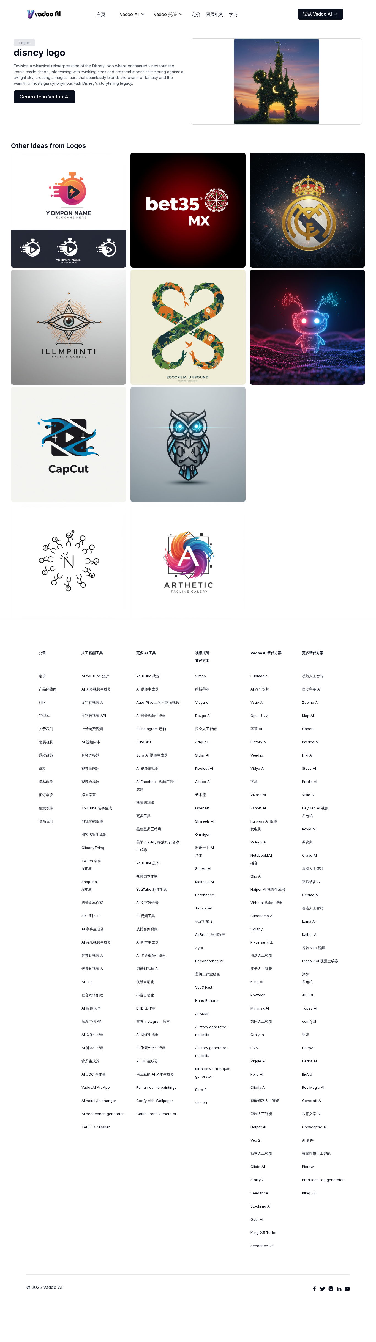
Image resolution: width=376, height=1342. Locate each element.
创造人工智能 (312, 908)
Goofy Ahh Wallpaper (154, 1100)
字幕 (254, 781)
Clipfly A (257, 1087)
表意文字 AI (311, 1114)
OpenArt (202, 808)
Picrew (308, 1166)
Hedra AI (309, 1061)
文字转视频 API (93, 715)
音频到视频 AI (92, 955)
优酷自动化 (145, 982)
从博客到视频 (147, 929)
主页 (101, 14)
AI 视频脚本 (90, 742)
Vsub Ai (256, 702)
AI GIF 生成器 (147, 1061)
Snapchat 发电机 (89, 885)
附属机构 (215, 14)
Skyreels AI (204, 821)
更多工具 (143, 815)
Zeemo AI (310, 702)
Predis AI (309, 781)
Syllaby (256, 929)
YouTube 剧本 (148, 863)
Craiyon (257, 1034)
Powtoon (258, 995)
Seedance (259, 1193)
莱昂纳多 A (311, 881)
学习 (233, 14)
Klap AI (308, 715)
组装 (305, 1034)
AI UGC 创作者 (93, 1074)
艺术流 (200, 795)
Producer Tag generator (323, 1180)
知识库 (44, 715)
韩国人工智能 (261, 1021)
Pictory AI (258, 742)
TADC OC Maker (95, 1127)
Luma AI (309, 921)
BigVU (307, 1074)
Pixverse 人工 (261, 942)
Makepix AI (204, 881)
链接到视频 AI (92, 968)
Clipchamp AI (261, 916)
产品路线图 (48, 689)
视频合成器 (90, 781)
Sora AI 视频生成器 (152, 755)
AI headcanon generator (102, 1114)
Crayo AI (309, 855)
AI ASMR (202, 1013)
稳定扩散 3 (204, 921)
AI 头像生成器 (92, 1034)
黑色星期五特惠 (148, 829)
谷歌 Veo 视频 (313, 947)
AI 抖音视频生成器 (151, 715)
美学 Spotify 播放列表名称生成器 (157, 846)
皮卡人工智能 (261, 968)
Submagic (259, 676)
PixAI (254, 1048)
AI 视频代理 (90, 1008)
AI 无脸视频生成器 (96, 689)
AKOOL (308, 995)
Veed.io (256, 755)
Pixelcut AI (204, 768)
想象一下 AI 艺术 (204, 851)
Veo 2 (255, 1140)
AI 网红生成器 (147, 1034)
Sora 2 (200, 1089)
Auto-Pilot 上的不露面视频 (157, 702)
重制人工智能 (261, 1114)
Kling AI (256, 982)
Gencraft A (311, 1100)
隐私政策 (46, 781)
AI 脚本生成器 (92, 1048)
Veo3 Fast (203, 987)
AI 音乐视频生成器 (96, 942)
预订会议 (46, 795)
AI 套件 (308, 1140)
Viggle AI (258, 1061)
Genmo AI (310, 895)
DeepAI (308, 1048)
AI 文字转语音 (147, 902)
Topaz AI (309, 1008)
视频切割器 (145, 802)
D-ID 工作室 (146, 1008)
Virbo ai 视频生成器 (266, 902)
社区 (42, 702)
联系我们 (46, 821)
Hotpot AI (258, 1127)
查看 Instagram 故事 (153, 1021)
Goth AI (256, 1219)
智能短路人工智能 (264, 1100)
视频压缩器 (90, 768)
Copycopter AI (314, 1127)
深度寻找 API (91, 1021)
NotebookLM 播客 (261, 859)
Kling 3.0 (309, 1193)
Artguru (201, 742)
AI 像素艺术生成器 (151, 1048)
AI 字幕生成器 (92, 929)
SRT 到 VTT (91, 916)
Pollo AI (256, 1074)
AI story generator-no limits (211, 1031)
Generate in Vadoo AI (44, 97)
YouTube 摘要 (148, 676)
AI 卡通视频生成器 (151, 955)
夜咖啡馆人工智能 (316, 1153)
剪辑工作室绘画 (207, 974)
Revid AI (309, 829)
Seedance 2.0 (262, 1246)
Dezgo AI (203, 715)
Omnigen (203, 834)
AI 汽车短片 (259, 689)
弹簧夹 (307, 842)
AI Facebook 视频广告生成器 (156, 785)
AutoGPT (144, 742)
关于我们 (46, 729)
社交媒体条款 (92, 995)
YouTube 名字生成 (96, 808)
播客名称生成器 (94, 834)
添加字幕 (88, 795)
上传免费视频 (92, 729)
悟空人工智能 (206, 729)
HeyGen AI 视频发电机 (315, 812)
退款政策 (46, 755)
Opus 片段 (259, 715)
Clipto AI (257, 1166)
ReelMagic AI (313, 1087)
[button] (132, 14)
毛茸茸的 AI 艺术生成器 (155, 1074)
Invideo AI (310, 742)
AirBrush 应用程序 (210, 934)
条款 (42, 768)
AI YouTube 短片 (95, 676)
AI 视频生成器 (147, 689)
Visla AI (308, 795)
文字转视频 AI (92, 702)
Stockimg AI (260, 1206)
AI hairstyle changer (98, 1100)
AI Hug (87, 982)
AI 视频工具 (145, 916)
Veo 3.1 (201, 1103)
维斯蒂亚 (202, 689)
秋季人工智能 (261, 1153)
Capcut (308, 729)
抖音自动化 (145, 995)
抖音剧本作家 (92, 902)
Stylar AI (202, 755)
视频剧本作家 (147, 876)
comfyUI (309, 1021)
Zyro (199, 947)
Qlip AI (255, 876)
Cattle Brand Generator (156, 1114)
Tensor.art (203, 908)
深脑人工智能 (312, 868)
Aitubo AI (203, 781)
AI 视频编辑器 (147, 768)
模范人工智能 (312, 676)
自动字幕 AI (311, 689)
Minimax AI (259, 1008)
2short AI (258, 808)
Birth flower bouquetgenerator (212, 1072)
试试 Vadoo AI (320, 14)
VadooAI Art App (95, 1087)
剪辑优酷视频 (92, 821)
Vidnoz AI (258, 842)
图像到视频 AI (147, 968)
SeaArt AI (203, 868)
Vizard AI (258, 795)
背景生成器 (90, 1061)
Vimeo (200, 676)
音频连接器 (90, 755)
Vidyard (201, 702)
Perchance (204, 895)
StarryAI (257, 1180)
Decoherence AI (209, 961)
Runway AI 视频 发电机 (263, 825)
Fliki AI (307, 755)
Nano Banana (207, 1000)
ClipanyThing (92, 847)
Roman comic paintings (156, 1087)
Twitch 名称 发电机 (91, 865)
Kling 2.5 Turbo (263, 1232)
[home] (44, 14)
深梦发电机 (307, 978)
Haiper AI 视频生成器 (267, 889)
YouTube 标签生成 (151, 889)
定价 (196, 14)
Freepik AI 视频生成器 (320, 961)
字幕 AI (256, 729)
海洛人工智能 (261, 955)
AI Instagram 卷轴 (151, 729)
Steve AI (309, 768)
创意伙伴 (46, 808)
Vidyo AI (257, 768)
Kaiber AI (309, 934)
